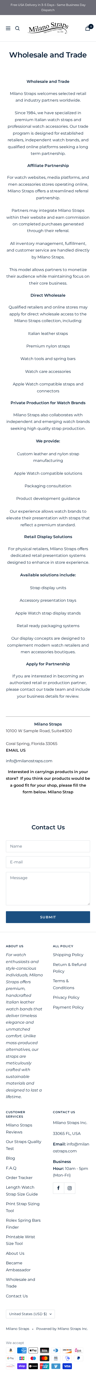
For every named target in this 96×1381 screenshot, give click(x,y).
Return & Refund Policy (69, 968)
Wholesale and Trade (20, 1283)
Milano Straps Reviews (19, 1128)
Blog (10, 1158)
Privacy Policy (66, 997)
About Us (15, 1253)
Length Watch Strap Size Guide (22, 1190)
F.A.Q (11, 1168)
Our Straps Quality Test (23, 1145)
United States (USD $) (28, 1314)
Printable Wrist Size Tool (20, 1240)
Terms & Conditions (63, 984)
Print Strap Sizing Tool (23, 1207)
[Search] (17, 28)
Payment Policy (68, 1007)
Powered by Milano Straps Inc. (62, 1328)
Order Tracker (19, 1177)
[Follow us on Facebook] (58, 1188)
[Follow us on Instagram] (69, 1188)
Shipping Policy (68, 954)
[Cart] (87, 28)
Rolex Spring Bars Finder (23, 1223)
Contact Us (17, 1296)
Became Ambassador (18, 1266)
